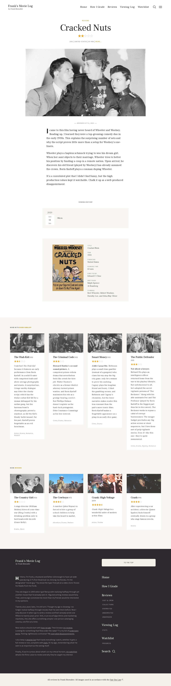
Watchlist (143, 7)
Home (83, 7)
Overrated (107, 609)
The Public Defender (142, 359)
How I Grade (97, 7)
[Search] (154, 6)
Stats (104, 630)
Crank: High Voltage (103, 499)
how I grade (46, 628)
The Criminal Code (65, 357)
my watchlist (71, 652)
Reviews (112, 7)
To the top (129, 563)
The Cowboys (62, 497)
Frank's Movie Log (20, 6)
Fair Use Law (115, 680)
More (16, 468)
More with (20, 327)
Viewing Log (127, 7)
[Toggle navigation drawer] (160, 6)
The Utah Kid (23, 357)
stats (45, 643)
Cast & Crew (107, 600)
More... (98, 41)
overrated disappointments (62, 634)
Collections (108, 604)
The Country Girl (25, 497)
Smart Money (101, 357)
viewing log (31, 640)
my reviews (67, 628)
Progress (106, 643)
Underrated (107, 613)
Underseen (107, 617)
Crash (136, 497)
